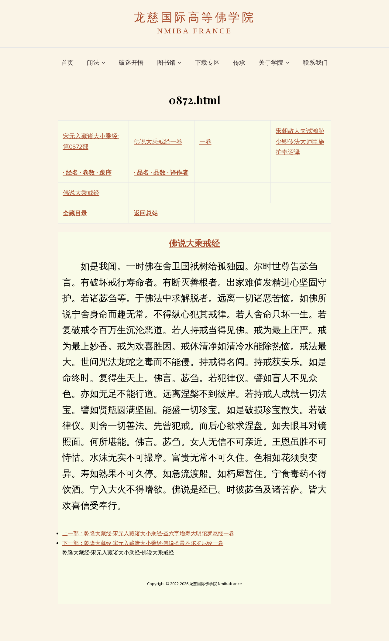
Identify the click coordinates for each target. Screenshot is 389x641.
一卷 (205, 141)
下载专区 (207, 62)
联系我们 (315, 62)
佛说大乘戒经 (81, 193)
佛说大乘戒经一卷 (158, 141)
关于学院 (271, 62)
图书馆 (166, 62)
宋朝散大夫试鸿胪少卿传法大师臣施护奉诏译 (300, 141)
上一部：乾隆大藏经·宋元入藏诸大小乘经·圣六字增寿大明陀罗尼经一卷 (148, 533)
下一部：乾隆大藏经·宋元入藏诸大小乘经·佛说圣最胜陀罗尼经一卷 (142, 543)
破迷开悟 (131, 62)
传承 (239, 62)
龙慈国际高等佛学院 (195, 17)
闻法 (93, 62)
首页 (67, 62)
